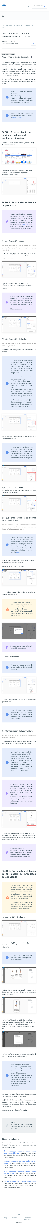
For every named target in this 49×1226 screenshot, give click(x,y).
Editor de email (17, 118)
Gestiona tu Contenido (23, 25)
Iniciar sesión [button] (38, 6)
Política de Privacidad (27, 1218)
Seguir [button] (33, 43)
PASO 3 (25, 224)
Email (3, 27)
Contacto (14, 1218)
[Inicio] (7, 5)
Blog (5, 1218)
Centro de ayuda (7, 25)
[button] (27, 5)
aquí (17, 552)
